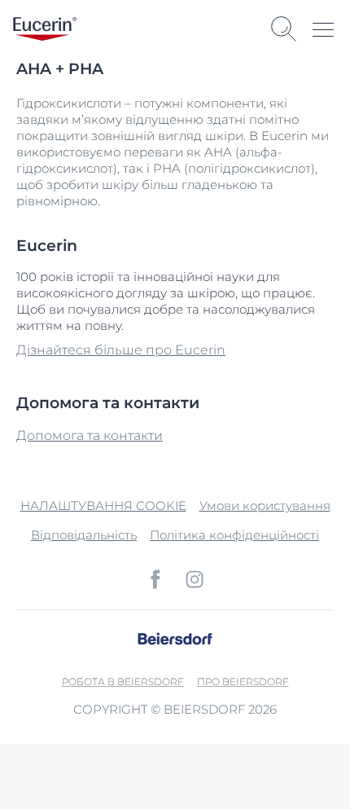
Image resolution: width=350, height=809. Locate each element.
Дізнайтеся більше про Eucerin (120, 350)
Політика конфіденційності (234, 535)
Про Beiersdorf (243, 681)
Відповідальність (84, 535)
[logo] (45, 29)
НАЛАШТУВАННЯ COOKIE (103, 505)
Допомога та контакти (89, 435)
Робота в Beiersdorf (123, 681)
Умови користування (264, 505)
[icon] (155, 579)
